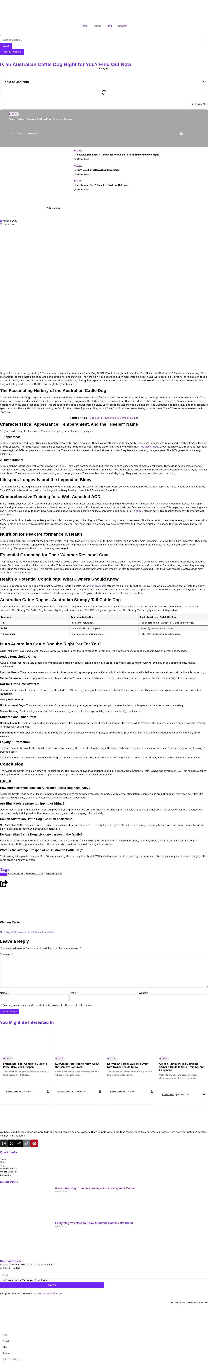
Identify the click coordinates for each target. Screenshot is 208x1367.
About (97, 25)
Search (6, 46)
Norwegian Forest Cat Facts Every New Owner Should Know (127, 1065)
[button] (203, 82)
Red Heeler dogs (149, 446)
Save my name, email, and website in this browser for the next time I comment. (48, 1005)
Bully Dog (51, 873)
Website (143, 993)
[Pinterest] (34, 1143)
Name (4, 993)
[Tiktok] (26, 1143)
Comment (6, 954)
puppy (139, 510)
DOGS (104, 71)
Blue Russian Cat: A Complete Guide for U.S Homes (102, 185)
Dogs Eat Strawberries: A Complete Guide (114, 417)
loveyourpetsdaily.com (49, 1293)
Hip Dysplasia (98, 585)
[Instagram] (4, 1143)
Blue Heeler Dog (35, 873)
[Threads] (19, 1143)
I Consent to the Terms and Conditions (25, 1280)
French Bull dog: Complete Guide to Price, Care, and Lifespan (40, 119)
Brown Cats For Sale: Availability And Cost (97, 170)
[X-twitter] (11, 1143)
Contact (122, 25)
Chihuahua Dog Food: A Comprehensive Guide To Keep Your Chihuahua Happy (117, 154)
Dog (60, 873)
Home (84, 25)
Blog (109, 25)
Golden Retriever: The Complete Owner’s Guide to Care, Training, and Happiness (181, 1066)
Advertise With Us (11, 1359)
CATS (79, 165)
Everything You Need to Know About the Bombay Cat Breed (77, 1065)
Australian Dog (15, 873)
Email (73, 993)
